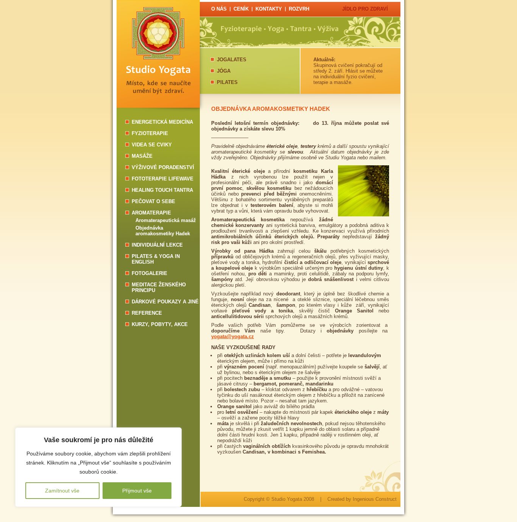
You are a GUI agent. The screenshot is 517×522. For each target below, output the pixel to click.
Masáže (142, 156)
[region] (98, 467)
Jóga (223, 71)
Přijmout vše (137, 491)
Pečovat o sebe (153, 201)
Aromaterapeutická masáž (165, 220)
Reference (147, 313)
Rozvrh (299, 9)
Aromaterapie (151, 213)
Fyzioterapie (150, 133)
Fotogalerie (149, 273)
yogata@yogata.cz (232, 336)
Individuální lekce (157, 245)
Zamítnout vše (62, 491)
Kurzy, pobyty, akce (160, 324)
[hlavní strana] (158, 47)
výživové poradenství (163, 167)
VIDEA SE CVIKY (152, 145)
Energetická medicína (162, 122)
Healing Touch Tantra (162, 190)
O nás (219, 9)
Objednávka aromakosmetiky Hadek (162, 230)
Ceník (241, 9)
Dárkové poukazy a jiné (165, 301)
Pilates (227, 82)
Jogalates (231, 59)
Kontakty (268, 9)
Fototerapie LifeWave (162, 179)
